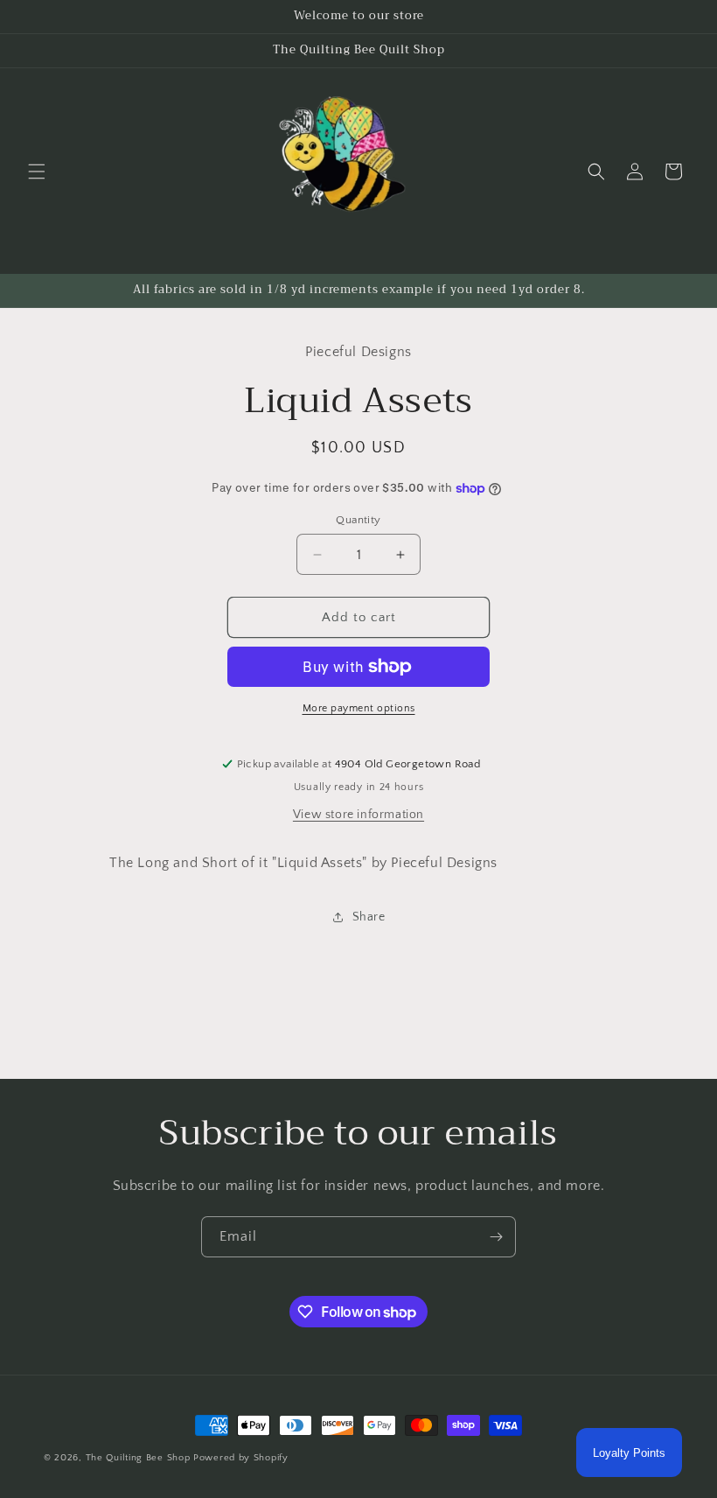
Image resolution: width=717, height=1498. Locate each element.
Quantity (358, 520)
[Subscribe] (496, 1236)
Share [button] (369, 917)
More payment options (359, 708)
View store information (358, 815)
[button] (36, 171)
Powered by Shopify (241, 1457)
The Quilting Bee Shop (138, 1457)
